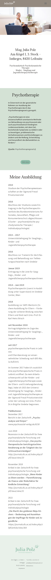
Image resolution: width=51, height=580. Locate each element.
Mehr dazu (25, 162)
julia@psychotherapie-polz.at (34, 563)
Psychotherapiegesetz (25, 149)
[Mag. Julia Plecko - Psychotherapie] (9, 3)
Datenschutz (29, 566)
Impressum (22, 568)
